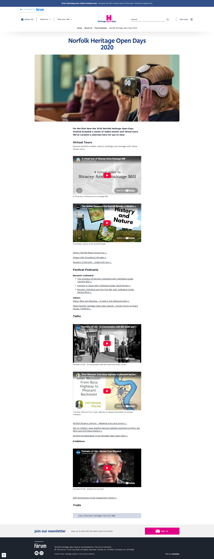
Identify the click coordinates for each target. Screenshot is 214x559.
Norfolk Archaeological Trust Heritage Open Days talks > (100, 435)
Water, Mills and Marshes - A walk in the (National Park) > (101, 301)
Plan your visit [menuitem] (64, 19)
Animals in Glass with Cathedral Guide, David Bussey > (104, 285)
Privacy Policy (59, 554)
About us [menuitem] (44, 19)
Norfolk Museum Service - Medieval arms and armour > (100, 423)
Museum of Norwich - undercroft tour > (92, 262)
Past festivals (101, 28)
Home (79, 28)
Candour (175, 554)
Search (168, 19)
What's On (29, 19)
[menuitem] (186, 19)
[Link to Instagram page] (41, 553)
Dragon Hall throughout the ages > (89, 257)
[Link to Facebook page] (37, 553)
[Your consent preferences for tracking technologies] (4, 555)
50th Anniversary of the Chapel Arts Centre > (95, 497)
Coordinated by (29, 9)
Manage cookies (71, 554)
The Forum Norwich (102, 547)
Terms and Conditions (87, 554)
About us (88, 28)
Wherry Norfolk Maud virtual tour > (90, 252)
